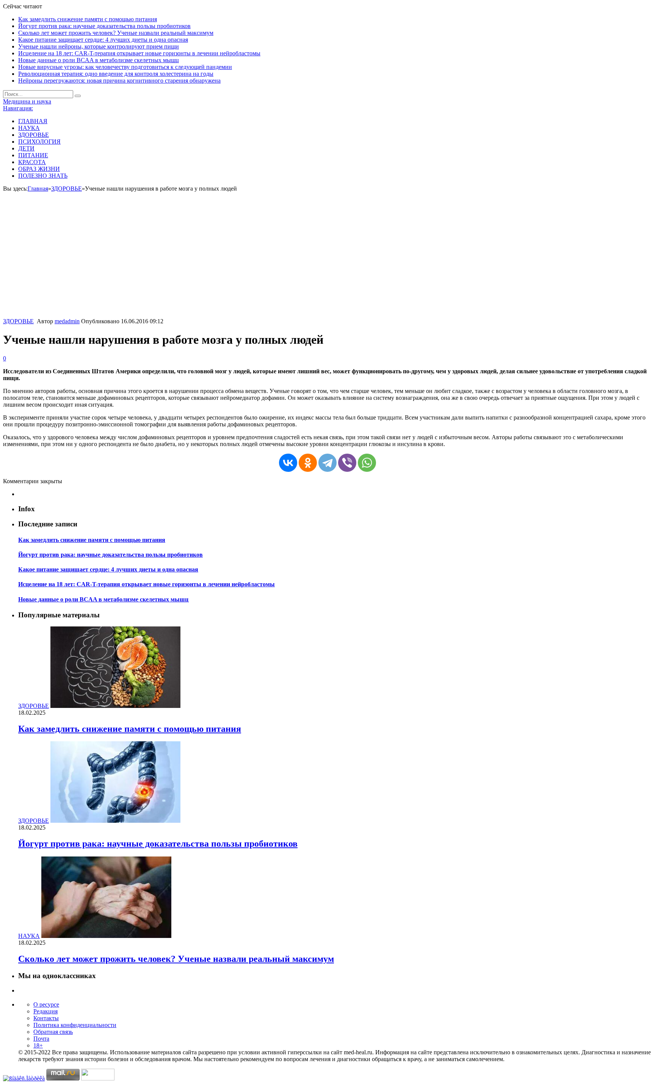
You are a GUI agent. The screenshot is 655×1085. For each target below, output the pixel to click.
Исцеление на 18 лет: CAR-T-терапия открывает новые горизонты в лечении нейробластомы (139, 53)
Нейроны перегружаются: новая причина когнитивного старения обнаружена (119, 80)
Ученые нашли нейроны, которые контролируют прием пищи (98, 46)
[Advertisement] (327, 261)
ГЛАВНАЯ (32, 121)
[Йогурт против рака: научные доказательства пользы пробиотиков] (115, 820)
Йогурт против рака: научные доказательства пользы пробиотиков (104, 26)
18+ (38, 1045)
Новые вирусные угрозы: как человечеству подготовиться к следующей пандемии (125, 67)
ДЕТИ (26, 148)
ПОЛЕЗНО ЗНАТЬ (42, 175)
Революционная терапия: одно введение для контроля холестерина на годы (115, 73)
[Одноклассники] (308, 463)
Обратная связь (53, 1032)
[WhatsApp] (367, 463)
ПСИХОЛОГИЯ (39, 141)
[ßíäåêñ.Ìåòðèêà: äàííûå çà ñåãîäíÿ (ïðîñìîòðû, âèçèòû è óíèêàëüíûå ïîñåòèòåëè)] (24, 1078)
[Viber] (347, 463)
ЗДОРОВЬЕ (33, 135)
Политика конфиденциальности (74, 1025)
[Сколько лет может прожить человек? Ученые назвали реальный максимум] (106, 936)
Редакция (45, 1011)
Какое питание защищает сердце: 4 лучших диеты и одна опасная (103, 39)
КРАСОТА (32, 162)
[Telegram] (327, 463)
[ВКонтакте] (288, 463)
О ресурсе (46, 1004)
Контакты (46, 1018)
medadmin (67, 321)
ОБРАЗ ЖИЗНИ (39, 169)
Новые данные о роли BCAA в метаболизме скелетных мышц (98, 60)
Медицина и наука (27, 101)
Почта (41, 1038)
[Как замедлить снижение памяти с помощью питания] (115, 706)
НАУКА (29, 128)
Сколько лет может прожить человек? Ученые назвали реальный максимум (115, 33)
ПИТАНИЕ (33, 155)
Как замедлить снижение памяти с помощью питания (87, 19)
